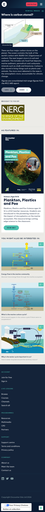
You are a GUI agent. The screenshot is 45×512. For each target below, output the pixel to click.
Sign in (4, 381)
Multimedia (6, 422)
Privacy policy (7, 450)
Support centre (8, 442)
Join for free (31, 4)
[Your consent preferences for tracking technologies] (41, 508)
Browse (4, 394)
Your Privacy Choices (18, 505)
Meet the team (7, 466)
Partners (5, 429)
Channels (5, 401)
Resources (5, 418)
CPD (3, 426)
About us (5, 463)
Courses (4, 398)
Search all (5, 405)
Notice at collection (11, 509)
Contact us (6, 470)
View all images (32, 11)
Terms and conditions (10, 446)
